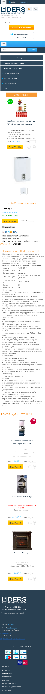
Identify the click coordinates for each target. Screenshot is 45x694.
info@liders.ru (12, 628)
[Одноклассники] (11, 232)
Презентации (7, 673)
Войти (13, 2)
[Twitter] (8, 232)
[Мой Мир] (13, 232)
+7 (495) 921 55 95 (19, 639)
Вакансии (5, 667)
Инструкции (6, 670)
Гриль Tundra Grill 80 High (22, 497)
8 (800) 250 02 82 (6, 633)
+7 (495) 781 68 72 (6, 639)
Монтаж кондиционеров (11, 687)
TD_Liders (10, 624)
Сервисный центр (8, 683)
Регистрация (23, 2)
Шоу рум (5, 680)
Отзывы (17, 243)
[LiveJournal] (16, 232)
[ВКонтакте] (6, 232)
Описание (5, 243)
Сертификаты (7, 677)
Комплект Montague (22, 553)
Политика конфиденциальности (14, 609)
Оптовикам (6, 690)
